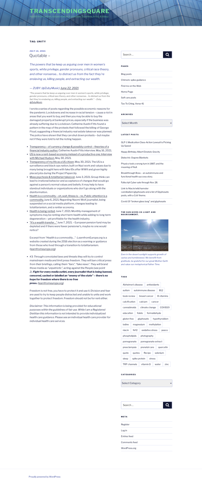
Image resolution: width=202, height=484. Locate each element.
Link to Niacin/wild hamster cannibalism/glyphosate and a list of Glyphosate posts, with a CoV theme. (145, 192)
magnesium (139, 324)
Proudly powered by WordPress (44, 476)
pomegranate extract (151, 341)
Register (125, 424)
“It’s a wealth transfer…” (43, 222)
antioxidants (153, 284)
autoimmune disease (144, 290)
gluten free (128, 318)
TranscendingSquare (70, 11)
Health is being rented (42, 211)
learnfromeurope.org (42, 249)
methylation (155, 324)
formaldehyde (154, 313)
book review (129, 296)
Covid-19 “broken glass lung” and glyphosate (143, 201)
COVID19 (164, 307)
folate (140, 313)
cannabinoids (129, 307)
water (158, 364)
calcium (143, 301)
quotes (136, 352)
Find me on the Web (131, 86)
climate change (148, 307)
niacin (126, 330)
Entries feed (127, 436)
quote (126, 352)
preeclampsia (130, 347)
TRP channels (130, 364)
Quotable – (39, 55)
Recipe (147, 352)
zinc (167, 364)
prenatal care (147, 347)
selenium (159, 352)
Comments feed (129, 442)
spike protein (138, 358)
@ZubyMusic (36, 102)
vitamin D (146, 364)
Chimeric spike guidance (133, 80)
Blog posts (126, 74)
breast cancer (146, 296)
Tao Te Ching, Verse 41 (132, 103)
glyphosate (143, 318)
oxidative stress (149, 330)
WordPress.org (128, 448)
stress (152, 358)
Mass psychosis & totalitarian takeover (52, 176)
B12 (161, 290)
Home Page (127, 91)
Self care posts (128, 97)
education (128, 313)
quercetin (163, 347)
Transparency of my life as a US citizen (52, 161)
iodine (126, 324)
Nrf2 (135, 330)
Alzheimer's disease (133, 284)
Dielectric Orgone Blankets (134, 157)
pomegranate (130, 341)
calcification (129, 301)
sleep (125, 358)
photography (147, 335)
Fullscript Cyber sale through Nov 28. (139, 182)
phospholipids (130, 335)
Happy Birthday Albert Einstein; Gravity (140, 151)
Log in (124, 430)
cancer (155, 301)
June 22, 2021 (69, 88)
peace (164, 330)
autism (126, 290)
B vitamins (162, 296)
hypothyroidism (160, 318)
